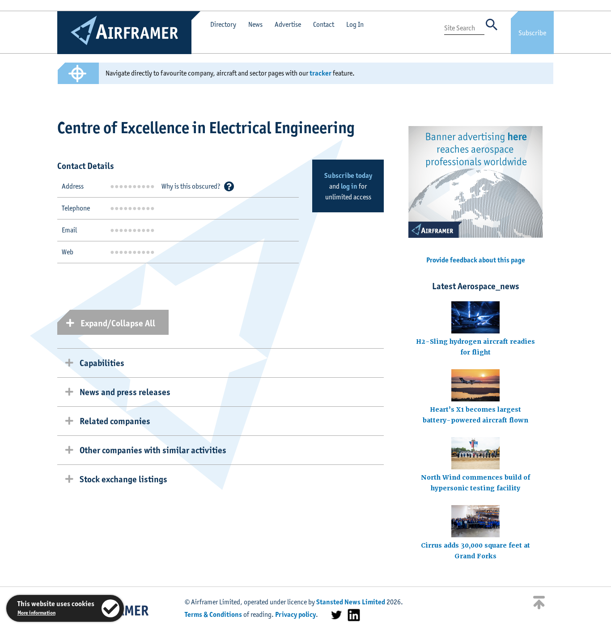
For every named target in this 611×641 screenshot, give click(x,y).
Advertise (288, 24)
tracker (320, 73)
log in (349, 186)
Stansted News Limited (350, 602)
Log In (355, 24)
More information (36, 612)
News (255, 24)
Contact (323, 24)
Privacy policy (295, 614)
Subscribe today (348, 175)
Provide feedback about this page (475, 260)
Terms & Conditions (213, 614)
